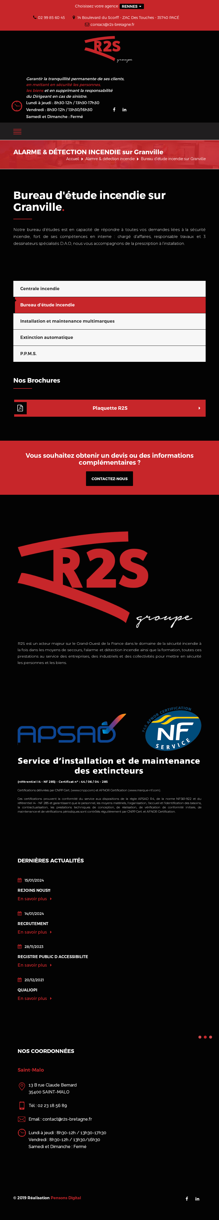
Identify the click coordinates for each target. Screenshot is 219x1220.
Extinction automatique (46, 337)
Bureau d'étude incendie (47, 304)
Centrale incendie (40, 288)
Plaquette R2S (110, 408)
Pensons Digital (66, 1197)
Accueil (72, 159)
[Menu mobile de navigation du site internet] (17, 131)
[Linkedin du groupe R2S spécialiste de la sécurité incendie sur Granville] (124, 109)
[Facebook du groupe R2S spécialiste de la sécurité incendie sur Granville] (114, 109)
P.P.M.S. (28, 353)
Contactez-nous (110, 478)
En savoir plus (33, 898)
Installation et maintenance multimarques (67, 321)
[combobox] (132, 6)
